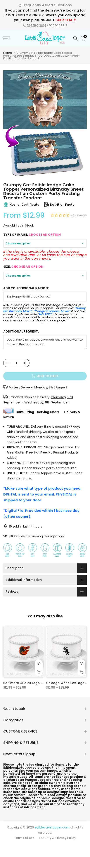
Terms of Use (24, 838)
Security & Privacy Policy (57, 838)
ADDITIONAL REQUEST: (21, 331)
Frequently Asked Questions (47, 5)
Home (7, 52)
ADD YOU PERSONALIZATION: (26, 288)
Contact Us (47, 25)
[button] (61, 215)
